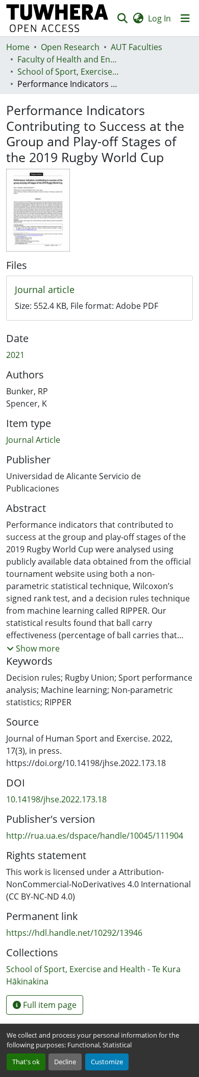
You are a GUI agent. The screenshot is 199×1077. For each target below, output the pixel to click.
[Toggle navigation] (185, 18)
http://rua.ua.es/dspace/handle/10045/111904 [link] (94, 835)
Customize (107, 1061)
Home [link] (18, 47)
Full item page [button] (49, 1005)
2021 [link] (15, 355)
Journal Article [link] (33, 439)
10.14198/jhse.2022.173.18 (56, 799)
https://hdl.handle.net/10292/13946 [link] (74, 932)
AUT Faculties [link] (136, 47)
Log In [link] (159, 18)
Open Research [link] (70, 47)
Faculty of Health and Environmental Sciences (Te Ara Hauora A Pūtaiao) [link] (68, 59)
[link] (99, 290)
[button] (57, 18)
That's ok (26, 1061)
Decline (65, 1061)
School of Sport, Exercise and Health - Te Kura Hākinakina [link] (68, 71)
